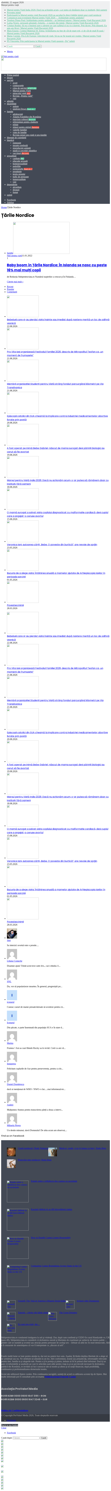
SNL (9, 981)
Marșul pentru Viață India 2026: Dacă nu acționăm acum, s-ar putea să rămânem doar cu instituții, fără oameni (57, 10)
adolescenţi (18, 114)
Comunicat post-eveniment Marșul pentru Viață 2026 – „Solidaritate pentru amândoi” (46, 18)
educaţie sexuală (20, 161)
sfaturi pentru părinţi (26, 127)
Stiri (9, 940)
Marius (10, 1043)
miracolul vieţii (21, 93)
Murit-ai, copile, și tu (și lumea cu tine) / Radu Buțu (82, 1148)
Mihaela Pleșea (14, 1125)
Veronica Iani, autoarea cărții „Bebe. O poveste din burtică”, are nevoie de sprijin (52, 544)
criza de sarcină (24, 88)
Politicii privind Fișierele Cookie (60, 1376)
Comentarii (12, 292)
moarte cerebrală (20, 145)
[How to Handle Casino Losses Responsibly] (18, 1258)
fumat (15, 192)
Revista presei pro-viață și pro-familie (30, 135)
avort (15, 83)
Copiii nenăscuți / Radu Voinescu (33, 1148)
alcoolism (17, 187)
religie (15, 124)
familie (10, 111)
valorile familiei (20, 130)
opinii (9, 195)
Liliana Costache (14, 961)
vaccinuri (21, 153)
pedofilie (17, 166)
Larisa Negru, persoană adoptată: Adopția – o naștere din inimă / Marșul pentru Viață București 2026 (53, 23)
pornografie (22, 169)
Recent (10, 286)
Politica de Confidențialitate (14, 1410)
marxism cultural (24, 119)
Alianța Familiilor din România (27, 117)
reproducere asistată (22, 148)
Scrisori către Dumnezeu (88, 1301)
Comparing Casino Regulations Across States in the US (56, 1266)
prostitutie (17, 171)
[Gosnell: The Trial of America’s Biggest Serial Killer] (11, 1308)
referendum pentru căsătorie (25, 122)
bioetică (10, 140)
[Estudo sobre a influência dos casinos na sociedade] (18, 1201)
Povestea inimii (14, 12)
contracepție (18, 85)
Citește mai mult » (15, 281)
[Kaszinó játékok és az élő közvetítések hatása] (18, 1230)
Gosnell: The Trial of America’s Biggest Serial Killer (42, 1301)
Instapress (11, 1063)
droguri (16, 189)
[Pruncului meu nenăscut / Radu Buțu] (11, 1167)
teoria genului (19, 174)
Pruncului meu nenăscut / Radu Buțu (34, 1160)
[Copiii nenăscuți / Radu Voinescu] (11, 1155)
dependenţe (12, 184)
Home (4, 207)
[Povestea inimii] (23, 602)
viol (14, 98)
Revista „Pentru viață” (23, 96)
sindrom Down (24, 109)
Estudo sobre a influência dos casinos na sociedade (54, 1181)
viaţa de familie (20, 132)
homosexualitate (20, 163)
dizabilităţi (11, 103)
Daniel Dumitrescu (15, 1084)
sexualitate (11, 156)
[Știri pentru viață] (9, 56)
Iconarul (10, 1022)
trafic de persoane (21, 176)
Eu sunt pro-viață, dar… (29, 1324)
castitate (18, 158)
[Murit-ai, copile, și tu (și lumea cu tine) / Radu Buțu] (52, 1155)
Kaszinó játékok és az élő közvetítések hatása (51, 1209)
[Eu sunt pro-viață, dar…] (11, 1331)
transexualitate (19, 179)
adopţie (10, 101)
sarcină (10, 80)
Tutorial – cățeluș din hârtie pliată (33, 1312)
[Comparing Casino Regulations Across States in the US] (18, 1286)
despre (10, 77)
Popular (10, 289)
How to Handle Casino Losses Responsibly (51, 1237)
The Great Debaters (68, 1312)
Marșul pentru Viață (22, 90)
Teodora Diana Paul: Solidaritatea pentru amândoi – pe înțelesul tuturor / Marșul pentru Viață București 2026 (56, 20)
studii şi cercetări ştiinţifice (25, 150)
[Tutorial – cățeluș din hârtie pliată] (11, 1320)
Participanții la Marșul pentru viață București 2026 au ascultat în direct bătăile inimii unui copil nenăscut (54, 15)
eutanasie (17, 143)
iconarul (10, 1002)
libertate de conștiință (16, 137)
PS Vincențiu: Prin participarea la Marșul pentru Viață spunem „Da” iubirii (41, 41)
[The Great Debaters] (52, 1320)
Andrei (10, 1105)
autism (16, 106)
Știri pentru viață (14, 255)
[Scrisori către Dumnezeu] (70, 1308)
